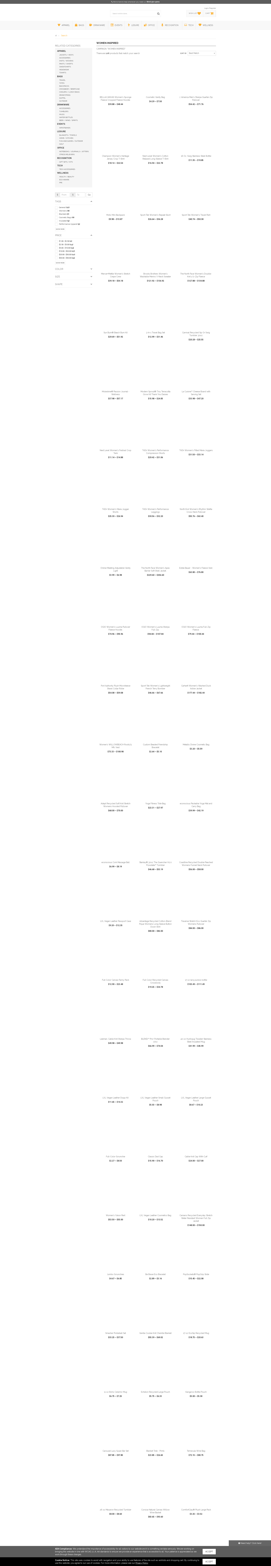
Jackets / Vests (66, 55)
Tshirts (62, 73)
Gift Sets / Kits (66, 162)
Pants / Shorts (66, 64)
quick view (105, 112)
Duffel (62, 98)
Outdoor (63, 101)
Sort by (183, 53)
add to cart (117, 91)
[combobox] (202, 53)
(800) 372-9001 (153, 2)
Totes (61, 83)
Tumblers (63, 111)
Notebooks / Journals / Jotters (74, 151)
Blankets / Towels (68, 135)
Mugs (61, 114)
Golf (61, 144)
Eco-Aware (64, 180)
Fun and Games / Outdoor (71, 141)
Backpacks (64, 86)
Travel (62, 80)
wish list (119, 112)
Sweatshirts (65, 67)
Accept (209, 1551)
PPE (60, 183)
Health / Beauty (66, 177)
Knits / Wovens (66, 61)
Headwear (64, 70)
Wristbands (64, 128)
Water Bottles (66, 117)
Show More (60, 229)
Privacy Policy (142, 1563)
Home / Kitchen (66, 138)
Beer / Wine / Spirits (68, 120)
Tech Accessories (67, 169)
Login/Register (210, 8)
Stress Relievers (67, 154)
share (130, 112)
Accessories (64, 58)
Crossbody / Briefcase (69, 89)
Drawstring (64, 95)
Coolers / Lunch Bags (69, 92)
